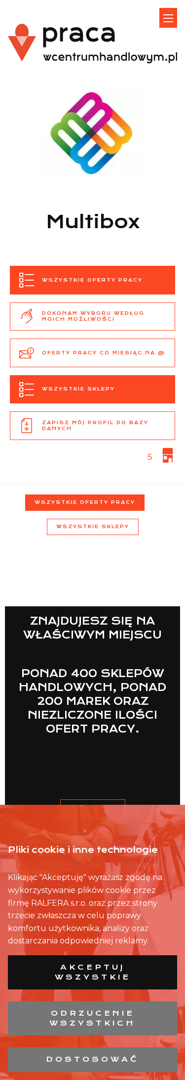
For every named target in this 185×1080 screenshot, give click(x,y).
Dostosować (92, 1059)
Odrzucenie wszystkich (92, 1018)
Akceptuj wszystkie (93, 972)
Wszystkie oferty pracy (85, 502)
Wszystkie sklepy (92, 526)
